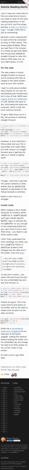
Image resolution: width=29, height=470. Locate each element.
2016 (4, 410)
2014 (4, 414)
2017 (4, 408)
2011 (4, 421)
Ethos (16, 402)
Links (16, 393)
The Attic (17, 406)
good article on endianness (14, 99)
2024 (4, 393)
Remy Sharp (12, 461)
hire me (14, 452)
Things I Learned (19, 397)
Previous (20, 2)
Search (6, 2)
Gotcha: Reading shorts (14, 7)
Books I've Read (19, 399)
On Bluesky (18, 410)
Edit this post (14, 369)
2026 (4, 389)
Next (26, 2)
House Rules (18, 404)
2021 (4, 400)
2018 (4, 406)
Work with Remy (19, 389)
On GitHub (17, 408)
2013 (4, 417)
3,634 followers (17, 440)
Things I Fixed (18, 395)
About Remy (18, 387)
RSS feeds (17, 412)
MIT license (18, 463)
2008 (4, 427)
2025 (4, 391)
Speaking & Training (20, 391)
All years (5, 387)
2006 (4, 431)
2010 (4, 423)
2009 (4, 425)
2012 (4, 419)
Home (2, 2)
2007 (4, 429)
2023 (4, 395)
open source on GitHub (7, 468)
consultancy (24, 446)
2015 (4, 412)
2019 (4, 404)
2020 (4, 402)
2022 (4, 398)
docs (22, 253)
